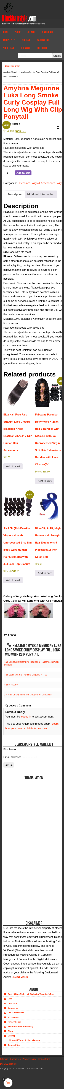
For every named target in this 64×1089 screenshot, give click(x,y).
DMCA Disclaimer (16, 1013)
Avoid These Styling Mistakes (26, 1040)
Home (6, 32)
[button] (58, 128)
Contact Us (13, 1008)
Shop (17, 32)
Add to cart (23, 172)
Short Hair (8, 48)
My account (13, 1017)
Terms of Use (14, 1045)
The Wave (26, 48)
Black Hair (47, 32)
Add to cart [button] (13, 466)
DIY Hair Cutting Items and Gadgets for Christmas (28, 694)
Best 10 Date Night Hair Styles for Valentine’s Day (31, 994)
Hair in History (11, 684)
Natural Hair (43, 40)
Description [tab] (15, 194)
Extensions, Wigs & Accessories (36, 182)
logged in (26, 716)
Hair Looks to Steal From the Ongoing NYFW (25, 675)
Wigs (60, 182)
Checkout (42, 48)
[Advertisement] (23, 892)
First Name (9, 749)
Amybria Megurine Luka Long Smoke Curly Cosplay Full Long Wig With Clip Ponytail (32, 102)
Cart (10, 999)
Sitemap (31, 32)
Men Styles (9, 40)
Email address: (12, 756)
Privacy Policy (14, 1022)
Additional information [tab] (40, 194)
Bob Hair (26, 40)
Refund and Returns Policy (20, 1026)
